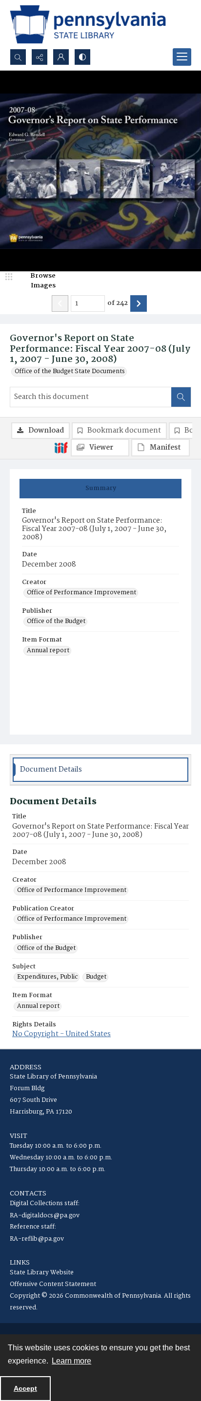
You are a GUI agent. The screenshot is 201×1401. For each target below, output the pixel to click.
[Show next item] (138, 303)
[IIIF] (61, 447)
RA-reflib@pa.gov (37, 1239)
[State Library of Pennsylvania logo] (88, 24)
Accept (25, 1388)
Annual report (48, 651)
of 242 (117, 303)
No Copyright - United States (61, 1034)
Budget (96, 977)
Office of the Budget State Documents (70, 372)
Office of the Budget (56, 621)
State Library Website (42, 1273)
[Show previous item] (60, 303)
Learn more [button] (71, 1361)
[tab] (100, 488)
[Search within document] (181, 397)
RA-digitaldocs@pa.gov (45, 1216)
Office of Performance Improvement (81, 593)
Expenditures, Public (47, 977)
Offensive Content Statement (53, 1284)
